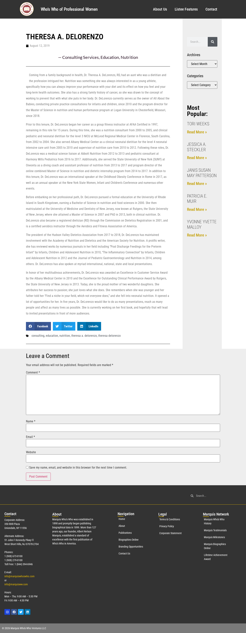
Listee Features (186, 9)
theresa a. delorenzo (84, 335)
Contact (211, 9)
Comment (33, 372)
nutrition (64, 335)
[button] (38, 326)
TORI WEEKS (198, 123)
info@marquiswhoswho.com (19, 576)
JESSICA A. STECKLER (196, 147)
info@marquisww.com (16, 584)
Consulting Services (80, 57)
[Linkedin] (27, 612)
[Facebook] (14, 612)
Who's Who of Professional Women (69, 9)
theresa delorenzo (109, 335)
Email (30, 436)
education (52, 335)
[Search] (212, 42)
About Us (160, 9)
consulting (38, 335)
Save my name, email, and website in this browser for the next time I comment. (78, 467)
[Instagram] (7, 612)
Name (30, 421)
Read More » (197, 132)
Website (31, 452)
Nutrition (129, 57)
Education (110, 57)
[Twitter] (21, 612)
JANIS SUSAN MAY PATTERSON (202, 173)
